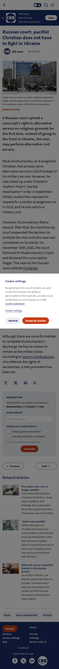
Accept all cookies (36, 320)
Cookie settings (13, 310)
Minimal (13, 320)
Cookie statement (15, 303)
